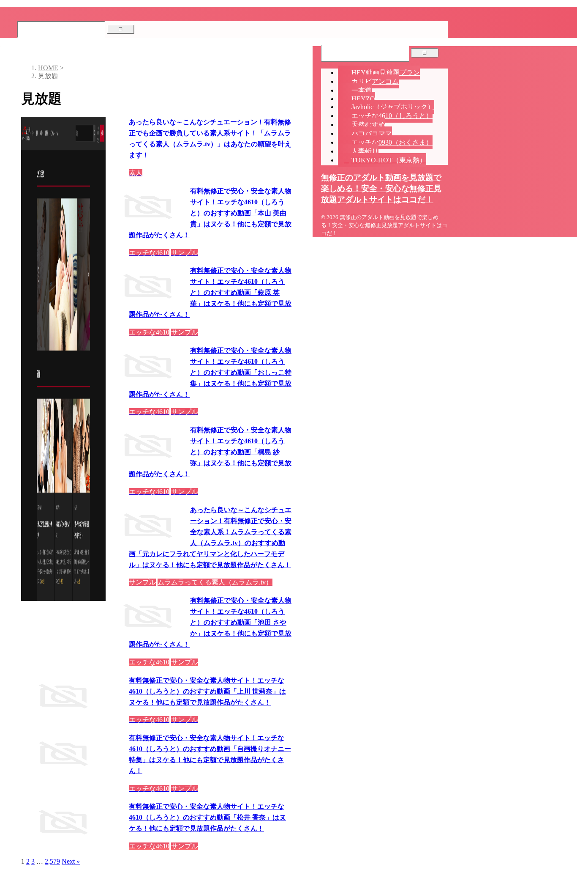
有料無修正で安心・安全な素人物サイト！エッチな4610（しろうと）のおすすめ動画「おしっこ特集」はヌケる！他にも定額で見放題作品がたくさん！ (210, 372)
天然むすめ (368, 124)
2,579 (52, 861)
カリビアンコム (375, 81)
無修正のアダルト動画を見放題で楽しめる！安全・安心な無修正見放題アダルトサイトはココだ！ (381, 188)
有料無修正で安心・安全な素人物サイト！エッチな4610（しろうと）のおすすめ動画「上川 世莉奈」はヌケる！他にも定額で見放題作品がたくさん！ (207, 691)
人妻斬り (364, 151)
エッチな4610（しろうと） (392, 115)
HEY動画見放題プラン (385, 72)
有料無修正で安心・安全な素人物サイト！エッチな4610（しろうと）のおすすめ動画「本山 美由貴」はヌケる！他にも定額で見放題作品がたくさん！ (210, 213)
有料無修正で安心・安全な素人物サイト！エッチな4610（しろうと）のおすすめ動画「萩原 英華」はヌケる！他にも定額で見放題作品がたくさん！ (210, 292)
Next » (71, 861)
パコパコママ (371, 133)
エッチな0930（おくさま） (392, 142)
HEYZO (363, 98)
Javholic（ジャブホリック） (392, 106)
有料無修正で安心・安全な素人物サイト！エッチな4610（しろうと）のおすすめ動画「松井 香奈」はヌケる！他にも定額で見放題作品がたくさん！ (207, 817)
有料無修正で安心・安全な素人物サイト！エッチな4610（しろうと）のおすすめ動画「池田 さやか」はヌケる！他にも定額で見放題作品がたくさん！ (210, 622)
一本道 (361, 90)
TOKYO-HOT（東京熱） (388, 160)
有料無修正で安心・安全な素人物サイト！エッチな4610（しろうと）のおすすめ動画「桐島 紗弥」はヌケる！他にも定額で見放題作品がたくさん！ (210, 451)
